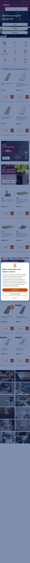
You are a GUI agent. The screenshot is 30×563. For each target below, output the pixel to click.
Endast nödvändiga (15, 294)
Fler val (15, 298)
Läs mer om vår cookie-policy (10, 285)
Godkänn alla (15, 290)
